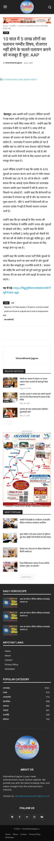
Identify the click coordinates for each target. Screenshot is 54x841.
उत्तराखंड (6, 386)
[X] (29, 70)
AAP (12, 303)
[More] (43, 70)
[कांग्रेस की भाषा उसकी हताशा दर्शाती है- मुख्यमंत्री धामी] (10, 413)
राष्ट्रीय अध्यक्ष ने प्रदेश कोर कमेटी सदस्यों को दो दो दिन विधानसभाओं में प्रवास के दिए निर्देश (35, 397)
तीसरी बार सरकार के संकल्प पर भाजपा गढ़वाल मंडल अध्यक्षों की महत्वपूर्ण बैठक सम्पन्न (34, 382)
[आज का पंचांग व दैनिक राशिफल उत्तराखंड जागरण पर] (10, 603)
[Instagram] (34, 817)
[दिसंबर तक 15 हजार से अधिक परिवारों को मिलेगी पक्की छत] (10, 552)
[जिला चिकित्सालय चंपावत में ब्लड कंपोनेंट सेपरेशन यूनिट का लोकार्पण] (10, 567)
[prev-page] (5, 423)
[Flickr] (27, 817)
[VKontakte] (42, 817)
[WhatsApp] (36, 70)
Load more (25, 577)
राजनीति (12, 26)
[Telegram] (22, 70)
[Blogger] (12, 817)
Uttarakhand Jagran (13, 63)
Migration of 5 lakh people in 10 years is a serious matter (26, 307)
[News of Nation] (27, 7)
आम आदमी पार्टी (8, 319)
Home (5, 26)
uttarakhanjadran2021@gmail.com (32, 796)
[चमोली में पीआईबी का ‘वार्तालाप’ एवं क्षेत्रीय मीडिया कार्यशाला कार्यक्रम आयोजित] (10, 523)
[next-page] (10, 423)
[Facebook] (15, 70)
